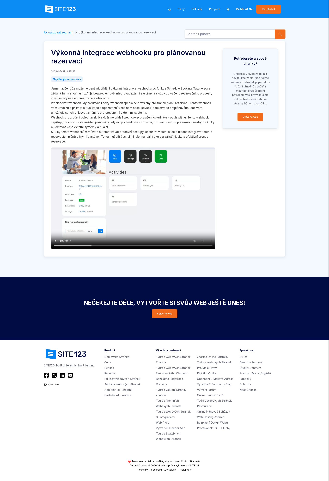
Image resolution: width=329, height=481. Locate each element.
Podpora (214, 9)
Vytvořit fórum (206, 389)
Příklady (197, 9)
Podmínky (143, 469)
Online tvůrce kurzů (210, 395)
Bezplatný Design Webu (212, 422)
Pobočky (245, 379)
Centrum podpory (251, 362)
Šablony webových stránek (122, 384)
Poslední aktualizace (117, 395)
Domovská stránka (116, 357)
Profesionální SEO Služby (213, 428)
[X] (54, 375)
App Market (118, 389)
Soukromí (156, 469)
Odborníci (246, 384)
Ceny (181, 9)
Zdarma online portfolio (212, 357)
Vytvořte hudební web (170, 428)
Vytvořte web (250, 117)
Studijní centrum (250, 368)
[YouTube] (70, 375)
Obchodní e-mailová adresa (215, 379)
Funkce (109, 368)
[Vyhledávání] (280, 34)
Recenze (109, 373)
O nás (243, 357)
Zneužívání (170, 469)
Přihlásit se (244, 9)
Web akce (162, 422)
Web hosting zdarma (210, 417)
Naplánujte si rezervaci (67, 79)
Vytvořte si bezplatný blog (214, 384)
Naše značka (248, 389)
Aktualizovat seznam (58, 32)
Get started (268, 9)
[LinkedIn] (62, 375)
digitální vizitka (206, 373)
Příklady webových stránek (122, 379)
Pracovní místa (255, 373)
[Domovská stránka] (169, 9)
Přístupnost (185, 469)
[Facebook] (47, 375)
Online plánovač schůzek (213, 411)
